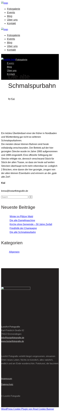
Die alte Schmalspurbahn (23, 232)
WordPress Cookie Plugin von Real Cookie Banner (27, 409)
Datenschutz (7, 384)
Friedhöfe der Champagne (23, 228)
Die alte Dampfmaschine (22, 220)
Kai (13, 99)
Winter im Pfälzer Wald (21, 216)
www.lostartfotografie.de (12, 341)
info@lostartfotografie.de (12, 337)
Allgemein (14, 252)
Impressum (6, 378)
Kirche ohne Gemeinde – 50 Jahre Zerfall (31, 224)
